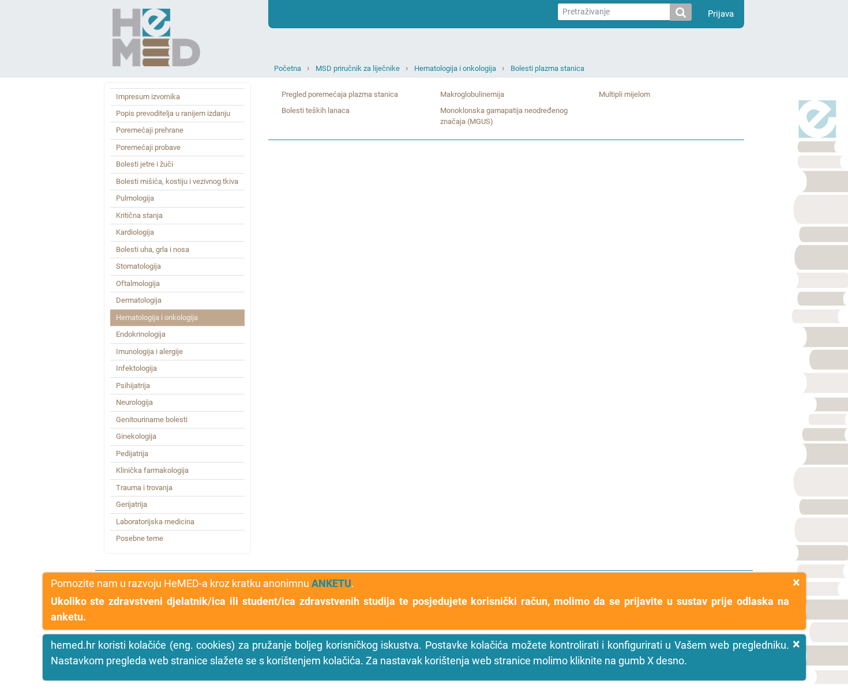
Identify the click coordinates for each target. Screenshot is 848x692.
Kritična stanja (139, 215)
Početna (287, 68)
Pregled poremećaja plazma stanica (340, 94)
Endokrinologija (141, 334)
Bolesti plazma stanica (547, 68)
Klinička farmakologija (152, 470)
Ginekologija (136, 436)
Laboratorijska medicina (155, 521)
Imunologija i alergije (149, 351)
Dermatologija (139, 300)
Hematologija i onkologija (455, 68)
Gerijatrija (131, 504)
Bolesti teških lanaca (316, 110)
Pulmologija (135, 198)
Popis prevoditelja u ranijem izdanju (173, 113)
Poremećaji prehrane (149, 130)
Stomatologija (138, 266)
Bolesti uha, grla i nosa (152, 249)
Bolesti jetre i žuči (144, 164)
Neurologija (134, 402)
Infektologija (136, 368)
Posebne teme (139, 538)
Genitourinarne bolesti (151, 419)
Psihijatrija (133, 385)
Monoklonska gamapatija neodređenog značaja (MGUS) (504, 116)
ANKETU (331, 583)
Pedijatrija (132, 453)
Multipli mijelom (624, 94)
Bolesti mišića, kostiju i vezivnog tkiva (177, 181)
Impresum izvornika (148, 96)
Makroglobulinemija (472, 94)
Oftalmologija (138, 283)
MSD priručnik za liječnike (358, 68)
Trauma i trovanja (144, 487)
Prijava (721, 14)
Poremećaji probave (148, 147)
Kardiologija (135, 232)
